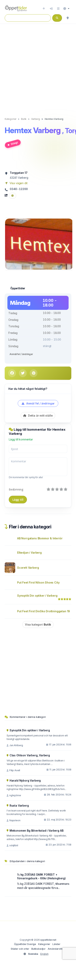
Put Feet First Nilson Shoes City (38, 582)
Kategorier (44, 944)
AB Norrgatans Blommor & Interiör (39, 538)
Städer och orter (20, 948)
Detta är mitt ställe (40, 415)
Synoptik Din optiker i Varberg (37, 595)
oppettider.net (48, 939)
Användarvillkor (56, 948)
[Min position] (67, 18)
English (44, 953)
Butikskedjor (38, 948)
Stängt (14, 143)
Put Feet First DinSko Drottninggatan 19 (43, 611)
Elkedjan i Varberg (29, 552)
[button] (66, 8)
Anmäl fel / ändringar (21, 354)
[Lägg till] (44, 8)
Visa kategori (38, 624)
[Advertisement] (38, 66)
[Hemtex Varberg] (39, 243)
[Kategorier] (58, 8)
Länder (56, 944)
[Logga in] (51, 8)
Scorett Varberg (28, 567)
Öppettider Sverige (25, 944)
